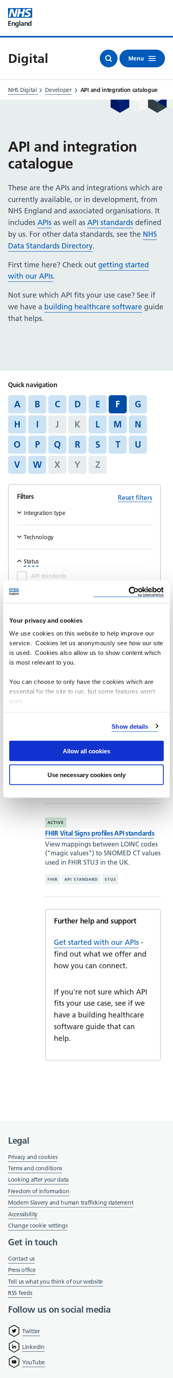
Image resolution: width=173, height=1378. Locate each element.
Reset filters (135, 498)
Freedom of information (38, 1191)
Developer (58, 90)
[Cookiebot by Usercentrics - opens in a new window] (128, 591)
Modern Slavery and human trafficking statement (70, 1203)
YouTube (33, 1362)
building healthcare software (93, 306)
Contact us (21, 1258)
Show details (129, 726)
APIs (44, 222)
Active (55, 822)
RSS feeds (20, 1293)
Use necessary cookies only (86, 774)
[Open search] (108, 58)
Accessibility (22, 1214)
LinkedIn (33, 1347)
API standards (110, 222)
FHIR (52, 879)
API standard (81, 879)
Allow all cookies (86, 751)
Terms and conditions (35, 1168)
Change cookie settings (37, 1226)
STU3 (110, 879)
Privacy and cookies (32, 1157)
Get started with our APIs (96, 942)
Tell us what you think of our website (55, 1281)
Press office (21, 1270)
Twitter (31, 1331)
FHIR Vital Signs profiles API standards (99, 833)
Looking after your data (38, 1179)
